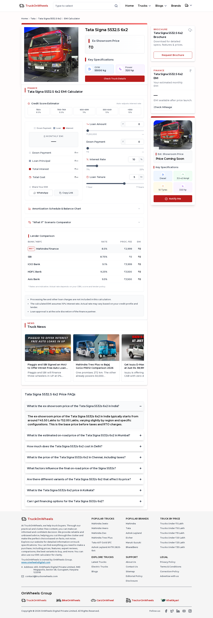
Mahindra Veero (100, 528)
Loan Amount (98, 124)
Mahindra (131, 523)
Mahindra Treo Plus (102, 537)
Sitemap (130, 571)
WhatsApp (42, 193)
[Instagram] (190, 611)
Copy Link (67, 193)
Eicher (129, 537)
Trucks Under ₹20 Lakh (172, 537)
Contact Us (132, 566)
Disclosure (132, 581)
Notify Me (175, 198)
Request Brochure (173, 55)
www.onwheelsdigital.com (35, 562)
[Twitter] (172, 611)
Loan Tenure (97, 177)
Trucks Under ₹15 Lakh (172, 533)
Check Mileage (163, 107)
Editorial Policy (134, 576)
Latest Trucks (99, 562)
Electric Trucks (100, 566)
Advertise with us (169, 576)
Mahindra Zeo (99, 533)
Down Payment (95, 141)
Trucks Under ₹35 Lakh (172, 547)
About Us (131, 562)
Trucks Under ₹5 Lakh (171, 523)
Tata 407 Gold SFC (101, 542)
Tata (32, 18)
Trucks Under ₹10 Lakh (172, 528)
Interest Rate (98, 159)
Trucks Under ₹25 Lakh (172, 542)
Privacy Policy (167, 562)
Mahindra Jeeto (100, 523)
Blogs (95, 571)
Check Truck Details (115, 78)
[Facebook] (166, 611)
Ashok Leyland (134, 533)
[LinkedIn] (178, 611)
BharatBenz (132, 547)
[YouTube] (184, 611)
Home (129, 5)
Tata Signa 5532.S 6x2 (49, 18)
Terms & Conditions (170, 566)
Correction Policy (169, 571)
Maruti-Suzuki (133, 542)
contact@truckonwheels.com (41, 576)
